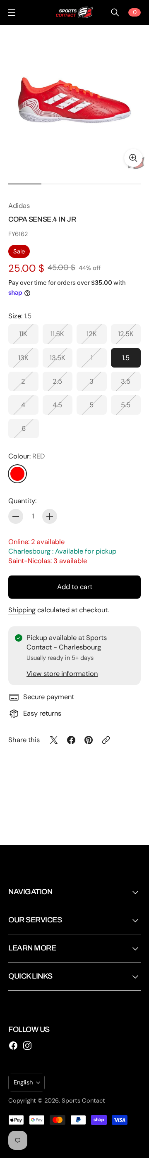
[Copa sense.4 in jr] (74, 99)
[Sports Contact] (74, 12)
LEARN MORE (32, 948)
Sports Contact (83, 1100)
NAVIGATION (30, 892)
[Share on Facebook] (71, 740)
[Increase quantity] (49, 516)
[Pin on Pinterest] (88, 740)
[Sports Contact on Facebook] (13, 1046)
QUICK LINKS (30, 976)
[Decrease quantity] (15, 516)
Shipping (22, 610)
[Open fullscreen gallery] (133, 158)
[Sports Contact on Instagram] (27, 1046)
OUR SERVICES (35, 920)
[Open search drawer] (115, 12)
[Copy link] (106, 740)
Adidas (19, 205)
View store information (62, 673)
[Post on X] (53, 740)
